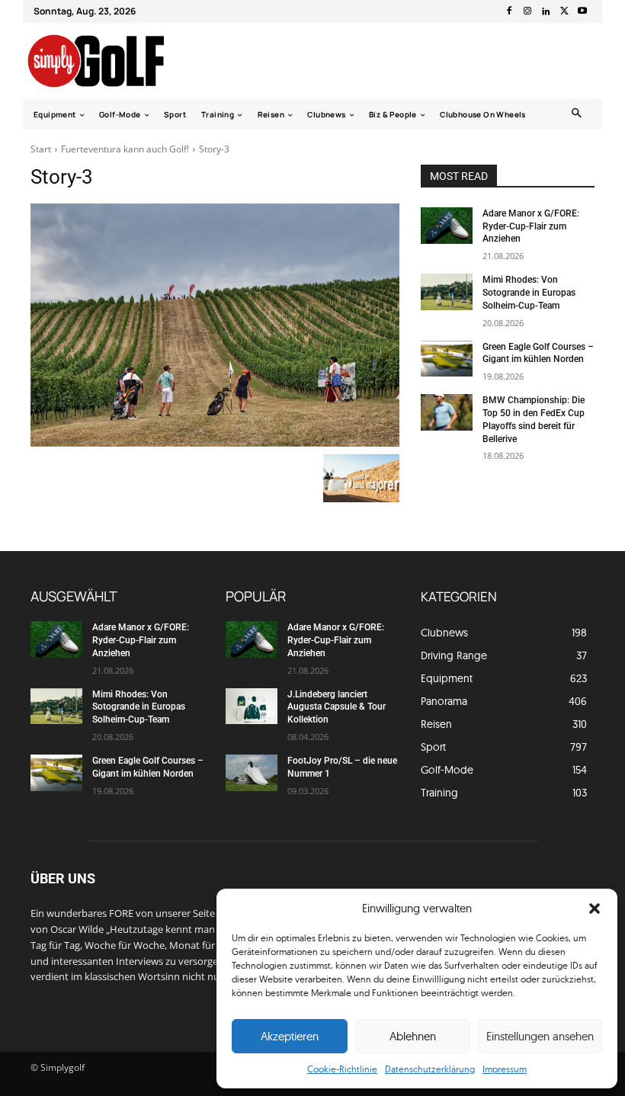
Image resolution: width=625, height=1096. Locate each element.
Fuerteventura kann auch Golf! (125, 149)
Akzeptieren (290, 1036)
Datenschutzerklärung (430, 1069)
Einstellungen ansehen (540, 1036)
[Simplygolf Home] (109, 61)
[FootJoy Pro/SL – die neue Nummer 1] (251, 773)
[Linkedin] (546, 11)
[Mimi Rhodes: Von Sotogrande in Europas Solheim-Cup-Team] (447, 292)
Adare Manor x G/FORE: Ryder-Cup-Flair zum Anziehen (530, 226)
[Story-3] (214, 325)
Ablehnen (412, 1036)
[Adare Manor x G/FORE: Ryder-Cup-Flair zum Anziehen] (447, 225)
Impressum (504, 1069)
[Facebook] (509, 11)
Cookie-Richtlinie (342, 1069)
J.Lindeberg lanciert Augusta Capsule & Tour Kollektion (336, 707)
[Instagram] (527, 11)
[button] (594, 908)
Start (40, 149)
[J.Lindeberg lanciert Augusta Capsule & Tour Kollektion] (251, 706)
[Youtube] (582, 11)
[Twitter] (564, 11)
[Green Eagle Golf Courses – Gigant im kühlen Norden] (447, 359)
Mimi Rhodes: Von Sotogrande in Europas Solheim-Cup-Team (528, 292)
